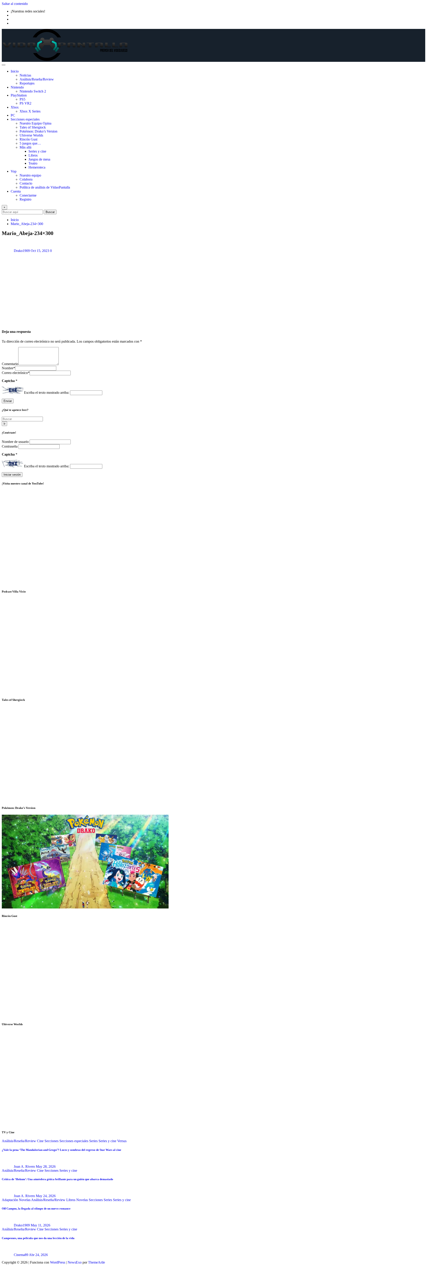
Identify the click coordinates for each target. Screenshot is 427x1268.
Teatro (32, 163)
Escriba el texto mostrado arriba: (46, 392)
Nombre (8, 368)
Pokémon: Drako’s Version (38, 131)
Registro (25, 199)
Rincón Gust (28, 139)
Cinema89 (21, 1255)
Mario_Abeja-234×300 (27, 224)
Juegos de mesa (39, 159)
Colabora (26, 179)
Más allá (25, 147)
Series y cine (37, 151)
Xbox (15, 107)
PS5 (22, 99)
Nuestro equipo (30, 175)
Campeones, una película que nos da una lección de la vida (38, 1238)
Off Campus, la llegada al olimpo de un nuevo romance (36, 1208)
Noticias (25, 75)
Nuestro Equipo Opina (35, 123)
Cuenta (16, 191)
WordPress (57, 1262)
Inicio (15, 71)
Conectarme (28, 195)
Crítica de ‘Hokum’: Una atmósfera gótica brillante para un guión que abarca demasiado (57, 1179)
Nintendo (17, 87)
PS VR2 (25, 103)
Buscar (50, 212)
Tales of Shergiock (33, 127)
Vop (13, 171)
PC (13, 115)
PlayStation (19, 95)
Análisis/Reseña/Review (37, 79)
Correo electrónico (16, 373)
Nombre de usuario (16, 442)
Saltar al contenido (15, 4)
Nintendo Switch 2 (33, 91)
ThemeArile (96, 1262)
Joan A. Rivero (24, 1166)
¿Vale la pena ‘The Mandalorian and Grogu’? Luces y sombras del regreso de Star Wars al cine (61, 1149)
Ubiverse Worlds (31, 135)
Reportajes (27, 83)
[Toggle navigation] (3, 65)
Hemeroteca (36, 167)
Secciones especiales (25, 119)
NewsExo (75, 1262)
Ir (4, 423)
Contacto (26, 183)
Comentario (10, 364)
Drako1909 (22, 251)
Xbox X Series (30, 111)
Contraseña (10, 446)
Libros (33, 155)
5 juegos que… (30, 143)
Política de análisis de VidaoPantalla (45, 187)
